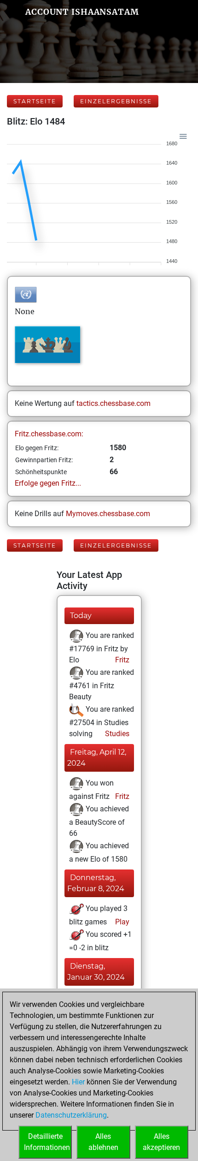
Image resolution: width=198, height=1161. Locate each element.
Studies (116, 733)
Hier (78, 1082)
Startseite (34, 101)
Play (121, 921)
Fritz (121, 659)
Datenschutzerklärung (71, 1115)
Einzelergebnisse (116, 101)
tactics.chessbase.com (113, 403)
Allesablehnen (103, 1142)
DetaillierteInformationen (47, 1142)
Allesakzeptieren (161, 1142)
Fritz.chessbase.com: (49, 433)
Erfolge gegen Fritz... (48, 483)
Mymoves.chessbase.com (108, 513)
